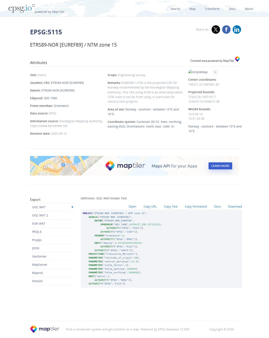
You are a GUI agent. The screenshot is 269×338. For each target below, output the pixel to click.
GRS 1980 (50, 98)
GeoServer (39, 256)
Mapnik (37, 273)
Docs (232, 9)
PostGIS (37, 281)
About (249, 9)
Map (192, 9)
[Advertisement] (134, 309)
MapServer (39, 265)
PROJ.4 (36, 232)
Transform (212, 9)
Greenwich (61, 106)
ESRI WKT (38, 223)
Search (175, 9)
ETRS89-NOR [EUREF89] (67, 83)
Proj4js (37, 240)
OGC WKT (39, 207)
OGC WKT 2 (40, 215)
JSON (35, 248)
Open (132, 206)
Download (235, 206)
